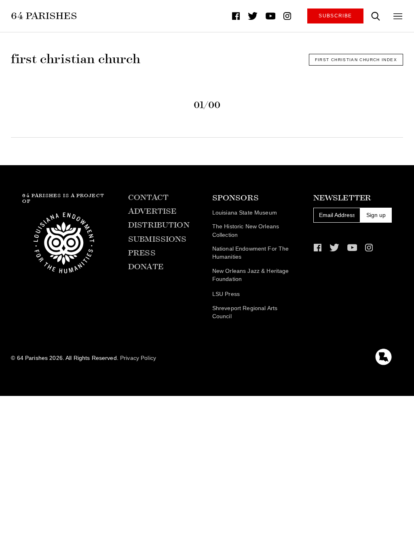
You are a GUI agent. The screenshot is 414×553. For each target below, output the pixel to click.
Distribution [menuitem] (159, 225)
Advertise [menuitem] (152, 211)
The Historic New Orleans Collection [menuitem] (245, 230)
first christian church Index (356, 59)
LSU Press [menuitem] (226, 294)
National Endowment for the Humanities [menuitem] (250, 253)
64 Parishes (44, 15)
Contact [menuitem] (148, 197)
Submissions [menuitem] (157, 239)
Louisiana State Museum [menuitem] (244, 213)
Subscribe (335, 16)
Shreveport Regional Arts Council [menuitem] (244, 312)
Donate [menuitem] (145, 266)
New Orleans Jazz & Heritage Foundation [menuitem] (250, 275)
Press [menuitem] (142, 253)
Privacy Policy (138, 358)
